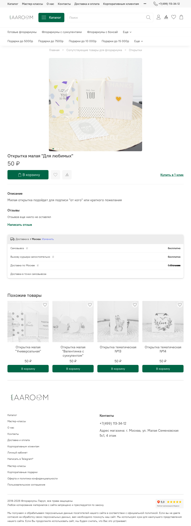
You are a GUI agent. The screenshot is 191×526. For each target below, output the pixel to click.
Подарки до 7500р (50, 41)
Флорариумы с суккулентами (62, 32)
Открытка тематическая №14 (163, 349)
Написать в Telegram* (20, 459)
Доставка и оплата (86, 4)
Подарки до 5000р (20, 41)
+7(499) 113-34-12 (169, 3)
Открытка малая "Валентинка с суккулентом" (73, 351)
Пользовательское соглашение (26, 484)
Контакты (64, 4)
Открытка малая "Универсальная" (28, 349)
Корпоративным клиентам (121, 4)
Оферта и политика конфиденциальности (32, 478)
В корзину (28, 368)
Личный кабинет (17, 452)
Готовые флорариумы (22, 32)
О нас (50, 4)
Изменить (48, 239)
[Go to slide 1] (53, 148)
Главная (54, 50)
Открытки (135, 50)
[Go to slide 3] (58, 148)
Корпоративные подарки (22, 472)
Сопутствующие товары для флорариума (94, 50)
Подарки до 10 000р (82, 41)
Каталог (12, 4)
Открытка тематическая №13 (118, 349)
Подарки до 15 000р (115, 41)
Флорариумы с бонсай (102, 32)
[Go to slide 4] (61, 148)
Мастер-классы (32, 4)
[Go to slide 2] (55, 148)
